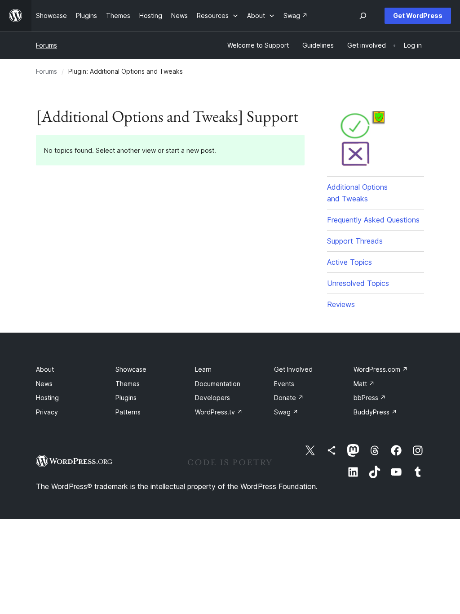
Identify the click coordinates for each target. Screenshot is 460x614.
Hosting (47, 397)
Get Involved (293, 369)
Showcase (130, 369)
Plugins (126, 397)
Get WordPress (417, 15)
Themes (127, 383)
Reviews (341, 304)
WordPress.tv (219, 412)
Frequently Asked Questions (373, 219)
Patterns (128, 412)
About (45, 369)
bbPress (370, 397)
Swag (286, 412)
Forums (46, 45)
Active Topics (349, 262)
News (44, 383)
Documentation (217, 383)
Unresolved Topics (358, 283)
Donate (289, 397)
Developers (212, 397)
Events (284, 383)
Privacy (47, 412)
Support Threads (355, 240)
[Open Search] (363, 15)
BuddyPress (375, 412)
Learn (203, 369)
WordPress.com (381, 369)
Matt (364, 383)
